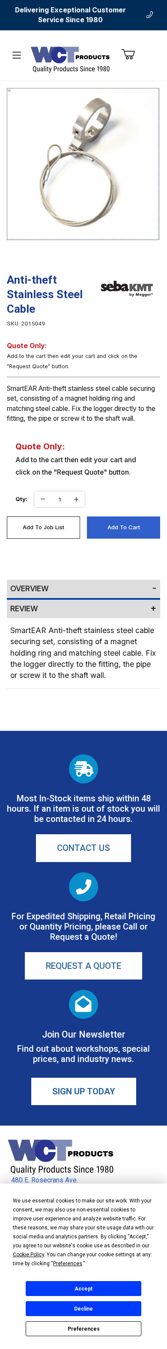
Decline (83, 1309)
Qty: (21, 499)
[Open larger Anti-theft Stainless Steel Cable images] (83, 164)
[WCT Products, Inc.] (70, 59)
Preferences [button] (67, 1264)
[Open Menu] (16, 55)
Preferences (84, 1329)
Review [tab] (24, 608)
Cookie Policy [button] (28, 1255)
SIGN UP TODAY (83, 1091)
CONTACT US (83, 848)
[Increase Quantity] (76, 499)
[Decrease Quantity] (42, 499)
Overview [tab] (29, 588)
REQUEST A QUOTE (83, 966)
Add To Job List (43, 527)
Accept (83, 1289)
